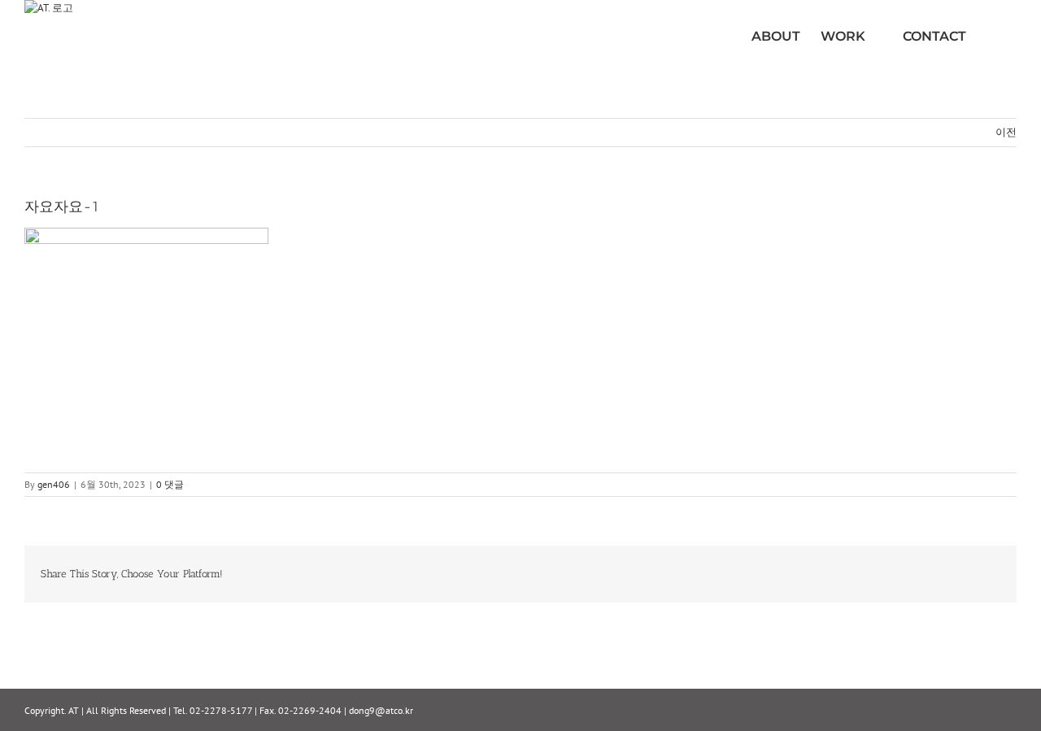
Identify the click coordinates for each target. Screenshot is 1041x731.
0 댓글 (170, 484)
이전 (1006, 132)
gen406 (53, 484)
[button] (991, 36)
